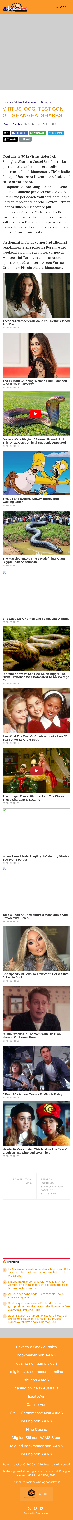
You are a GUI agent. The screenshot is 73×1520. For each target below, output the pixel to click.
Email (27, 139)
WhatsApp (39, 133)
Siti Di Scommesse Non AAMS (36, 1413)
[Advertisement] (36, 52)
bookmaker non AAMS (36, 1355)
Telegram (57, 133)
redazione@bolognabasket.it (41, 1482)
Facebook (21, 133)
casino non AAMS (36, 1421)
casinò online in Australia (37, 1388)
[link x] (29, 1508)
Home (7, 102)
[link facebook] (35, 1508)
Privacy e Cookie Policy (36, 1347)
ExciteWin (36, 1396)
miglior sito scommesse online (36, 1371)
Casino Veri (36, 1404)
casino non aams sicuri (36, 1363)
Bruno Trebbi (11, 124)
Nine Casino (36, 1429)
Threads (11, 139)
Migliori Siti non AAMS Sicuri (36, 1437)
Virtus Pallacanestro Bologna (33, 102)
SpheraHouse (42, 1513)
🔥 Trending (11, 1262)
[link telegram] (41, 1508)
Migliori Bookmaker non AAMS (36, 1446)
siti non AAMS (36, 1380)
